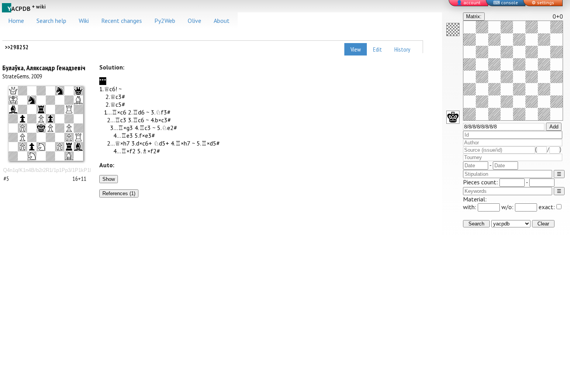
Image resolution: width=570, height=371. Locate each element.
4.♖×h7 (180, 143)
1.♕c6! (108, 89)
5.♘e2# (167, 128)
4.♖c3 (143, 128)
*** (102, 81)
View (356, 49)
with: (470, 207)
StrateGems (15, 76)
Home (16, 20)
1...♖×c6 (115, 112)
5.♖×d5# (208, 143)
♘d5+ (161, 143)
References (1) (118, 193)
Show (108, 179)
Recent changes (121, 20)
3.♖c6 (136, 120)
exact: (547, 207)
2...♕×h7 (118, 143)
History (402, 49)
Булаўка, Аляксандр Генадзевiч (43, 67)
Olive (194, 20)
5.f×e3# (145, 135)
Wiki (84, 20)
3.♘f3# (161, 112)
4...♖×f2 (124, 151)
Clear (543, 224)
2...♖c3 (116, 120)
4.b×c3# (160, 120)
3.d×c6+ (141, 143)
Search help (51, 20)
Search (476, 224)
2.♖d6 (136, 112)
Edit (377, 49)
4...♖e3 (123, 135)
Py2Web (164, 20)
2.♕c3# (115, 97)
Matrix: (474, 16)
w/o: (508, 207)
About (222, 20)
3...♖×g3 (121, 128)
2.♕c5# (115, 104)
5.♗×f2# (148, 151)
